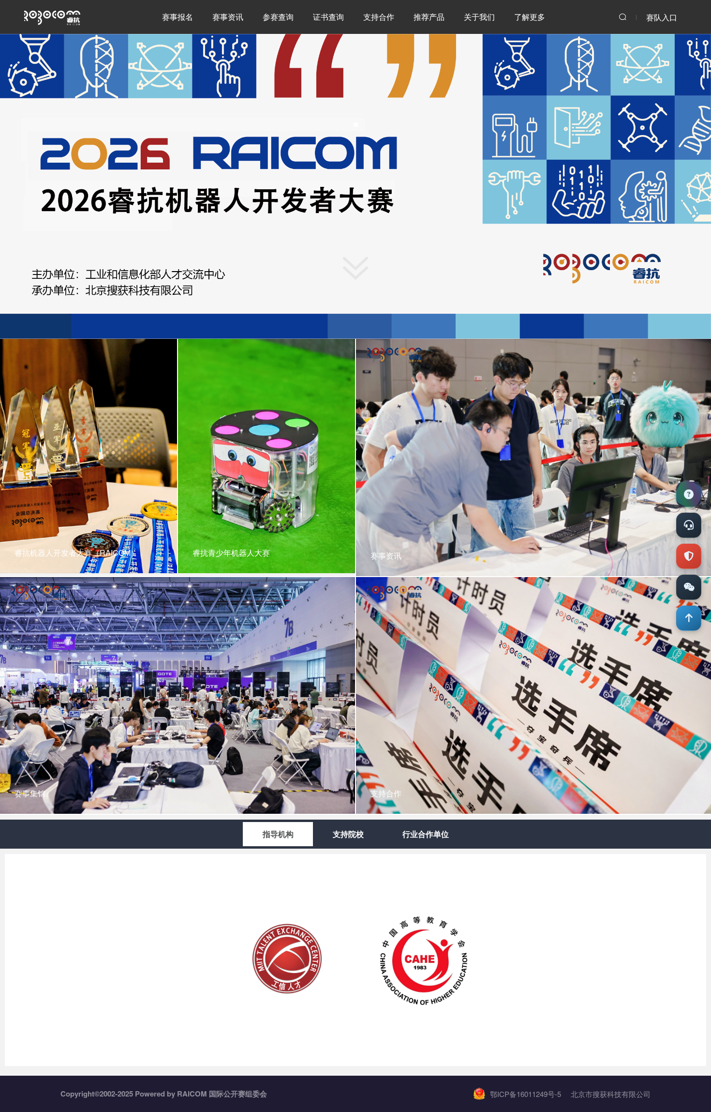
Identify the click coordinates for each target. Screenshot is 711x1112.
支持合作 (378, 16)
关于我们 (479, 16)
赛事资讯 (227, 16)
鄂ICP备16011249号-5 (525, 1094)
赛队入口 (661, 17)
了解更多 (529, 16)
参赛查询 (278, 16)
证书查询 (328, 16)
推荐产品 (429, 16)
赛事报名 (177, 16)
